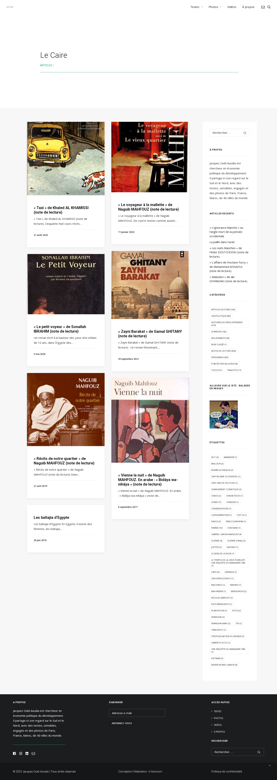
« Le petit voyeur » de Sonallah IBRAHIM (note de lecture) (60, 329)
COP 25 (242, 515)
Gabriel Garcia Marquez (226, 534)
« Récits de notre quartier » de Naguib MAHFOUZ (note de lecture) (64, 460)
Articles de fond (223, 309)
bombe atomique (222, 470)
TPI (239, 623)
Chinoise (232, 502)
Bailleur (217, 463)
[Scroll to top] (270, 765)
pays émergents (221, 604)
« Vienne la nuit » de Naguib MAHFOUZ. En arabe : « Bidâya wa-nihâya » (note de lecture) (148, 480)
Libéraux (231, 572)
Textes (195, 7)
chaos (216, 495)
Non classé (218, 344)
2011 (215, 457)
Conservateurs (221, 508)
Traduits (234, 370)
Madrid (235, 584)
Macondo (218, 584)
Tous (216, 370)
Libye (215, 572)
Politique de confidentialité (226, 771)
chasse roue (234, 495)
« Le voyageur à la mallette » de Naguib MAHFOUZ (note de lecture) (148, 207)
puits (236, 610)
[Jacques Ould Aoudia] (10, 7)
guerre (216, 540)
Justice (216, 547)
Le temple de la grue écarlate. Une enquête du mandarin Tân (228, 562)
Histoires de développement (227, 324)
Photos (213, 7)
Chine (216, 502)
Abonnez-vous (122, 723)
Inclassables (220, 338)
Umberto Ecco (220, 642)
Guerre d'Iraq (236, 540)
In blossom (155, 771)
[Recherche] (230, 133)
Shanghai (218, 617)
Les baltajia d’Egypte (51, 517)
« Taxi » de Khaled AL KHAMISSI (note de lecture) (61, 210)
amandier (230, 457)
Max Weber (218, 591)
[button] (263, 7)
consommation (221, 515)
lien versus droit (222, 578)
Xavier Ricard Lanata (224, 664)
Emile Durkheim (236, 521)
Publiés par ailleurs (224, 363)
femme (216, 527)
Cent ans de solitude (224, 482)
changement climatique (226, 489)
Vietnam (217, 658)
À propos (248, 7)
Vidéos (231, 7)
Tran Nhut (218, 629)
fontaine (233, 527)
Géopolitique (221, 315)
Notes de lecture (223, 350)
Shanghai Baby (220, 623)
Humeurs (218, 331)
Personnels (219, 357)
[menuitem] (196, 7)
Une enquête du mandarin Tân (228, 650)
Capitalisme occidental (225, 476)
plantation (219, 610)
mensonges (238, 591)
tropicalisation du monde (227, 636)
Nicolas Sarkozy (222, 597)
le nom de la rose (222, 553)
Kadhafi (232, 547)
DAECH (216, 521)
